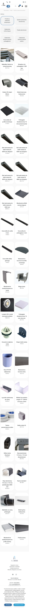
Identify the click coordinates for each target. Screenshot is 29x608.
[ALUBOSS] (14, 559)
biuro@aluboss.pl (16, 584)
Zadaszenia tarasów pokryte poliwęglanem (7, 39)
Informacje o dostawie (14, 566)
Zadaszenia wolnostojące (7, 30)
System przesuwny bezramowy (21, 20)
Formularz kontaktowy (10, 2)
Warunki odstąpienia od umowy (14, 569)
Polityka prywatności (14, 568)
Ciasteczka (21, 601)
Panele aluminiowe (21, 30)
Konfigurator (8, 6)
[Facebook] (23, 2)
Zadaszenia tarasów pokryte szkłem (22, 39)
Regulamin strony (14, 565)
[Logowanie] (22, 6)
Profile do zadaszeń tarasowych (7, 20)
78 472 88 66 (8, 2)
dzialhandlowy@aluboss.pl (14, 585)
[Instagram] (25, 2)
